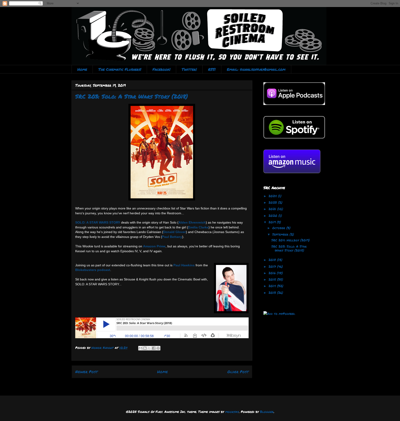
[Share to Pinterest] (158, 348)
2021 (273, 208)
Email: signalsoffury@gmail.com (256, 69)
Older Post (238, 371)
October (279, 227)
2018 (273, 259)
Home (82, 69)
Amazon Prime (154, 246)
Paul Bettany (172, 237)
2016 (273, 272)
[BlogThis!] (145, 348)
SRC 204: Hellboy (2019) (290, 240)
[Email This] (140, 348)
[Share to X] (149, 348)
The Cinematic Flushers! (119, 69)
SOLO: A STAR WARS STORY (97, 222)
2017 (273, 266)
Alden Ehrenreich (192, 222)
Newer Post (86, 371)
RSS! (212, 69)
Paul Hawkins (184, 265)
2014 (273, 285)
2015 (273, 279)
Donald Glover (174, 232)
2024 (273, 196)
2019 (273, 222)
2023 (273, 202)
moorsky (232, 411)
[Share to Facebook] (153, 348)
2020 (273, 215)
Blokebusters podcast (92, 270)
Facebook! (161, 69)
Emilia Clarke (198, 227)
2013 (273, 292)
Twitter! (189, 69)
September (281, 234)
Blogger (267, 411)
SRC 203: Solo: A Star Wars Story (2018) (289, 248)
